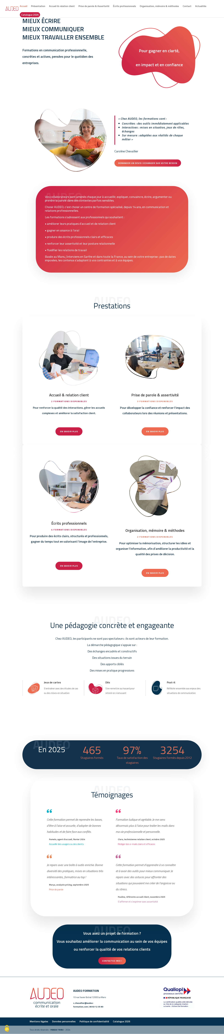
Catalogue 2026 (30, 15)
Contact (187, 6)
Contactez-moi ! (112, 960)
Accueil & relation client (62, 6)
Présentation (38, 6)
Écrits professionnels (124, 6)
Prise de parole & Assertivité (93, 6)
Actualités (200, 6)
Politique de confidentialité (94, 1021)
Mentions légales (39, 1021)
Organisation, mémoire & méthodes (159, 6)
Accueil (23, 6)
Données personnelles (64, 1021)
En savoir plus (69, 431)
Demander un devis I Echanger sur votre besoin (147, 163)
